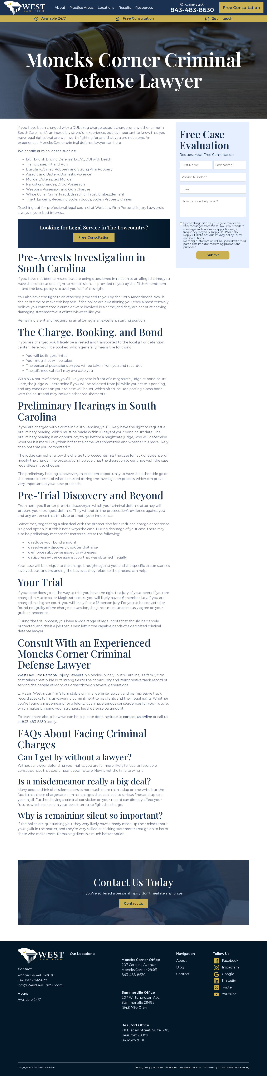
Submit (213, 255)
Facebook (229, 961)
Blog (180, 967)
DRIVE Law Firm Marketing (233, 1067)
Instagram (230, 967)
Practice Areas (81, 8)
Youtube (229, 994)
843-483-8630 (192, 10)
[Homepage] (24, 7)
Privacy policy (224, 235)
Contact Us (133, 904)
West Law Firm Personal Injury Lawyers (50, 675)
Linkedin (228, 981)
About (60, 8)
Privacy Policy (142, 1067)
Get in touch (222, 18)
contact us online (137, 717)
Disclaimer (185, 1067)
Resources (144, 8)
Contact (183, 974)
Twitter (227, 987)
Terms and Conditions (164, 1067)
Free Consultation (241, 7)
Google (227, 974)
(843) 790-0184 (134, 1008)
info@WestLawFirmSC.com (40, 985)
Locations (106, 8)
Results (124, 8)
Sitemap (197, 1067)
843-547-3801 (133, 1040)
